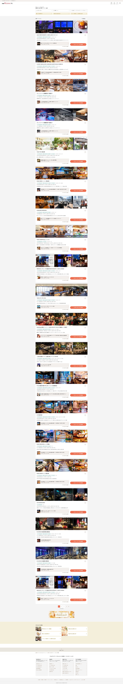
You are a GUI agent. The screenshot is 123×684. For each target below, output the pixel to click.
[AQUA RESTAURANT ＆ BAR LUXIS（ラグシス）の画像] (61, 27)
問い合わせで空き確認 (79, 307)
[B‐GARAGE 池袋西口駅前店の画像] (61, 553)
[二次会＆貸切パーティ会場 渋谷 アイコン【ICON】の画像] (61, 348)
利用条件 (45, 679)
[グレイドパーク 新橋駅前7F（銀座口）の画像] (61, 85)
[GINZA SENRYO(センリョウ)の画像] (61, 231)
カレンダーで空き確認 (79, 44)
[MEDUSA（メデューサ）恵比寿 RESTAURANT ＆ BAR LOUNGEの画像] (61, 260)
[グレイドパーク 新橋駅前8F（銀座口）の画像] (61, 114)
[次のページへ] (66, 606)
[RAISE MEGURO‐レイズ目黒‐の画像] (61, 436)
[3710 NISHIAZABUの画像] (61, 494)
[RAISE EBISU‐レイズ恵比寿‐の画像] (61, 465)
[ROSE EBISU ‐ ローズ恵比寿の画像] (61, 173)
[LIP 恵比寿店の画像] (61, 407)
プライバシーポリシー (50, 679)
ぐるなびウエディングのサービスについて (74, 679)
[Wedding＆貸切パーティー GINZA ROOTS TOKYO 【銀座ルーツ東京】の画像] (61, 319)
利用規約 (42, 679)
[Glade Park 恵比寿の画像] (61, 144)
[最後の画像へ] (86, 27)
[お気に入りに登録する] (85, 35)
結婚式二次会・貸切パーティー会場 (52, 652)
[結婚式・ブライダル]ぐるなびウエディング (41, 652)
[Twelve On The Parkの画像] (61, 290)
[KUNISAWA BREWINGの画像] (61, 202)
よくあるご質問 (83, 679)
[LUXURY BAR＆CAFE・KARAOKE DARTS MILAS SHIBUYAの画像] (61, 56)
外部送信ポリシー (56, 679)
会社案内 (39, 679)
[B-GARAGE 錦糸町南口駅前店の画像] (61, 524)
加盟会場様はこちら (62, 679)
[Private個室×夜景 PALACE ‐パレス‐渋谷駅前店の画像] (61, 377)
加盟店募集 (66, 679)
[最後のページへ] (69, 606)
